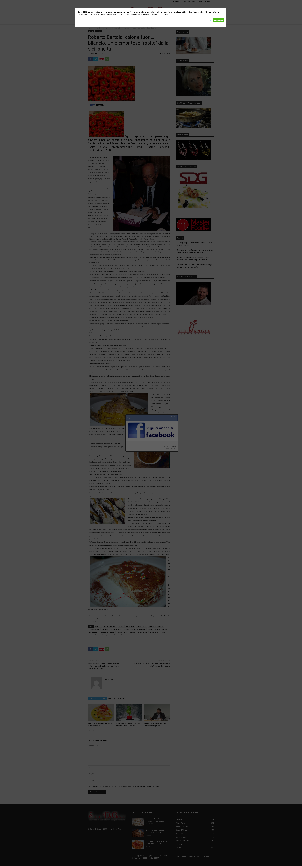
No (210, 20)
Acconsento (218, 20)
